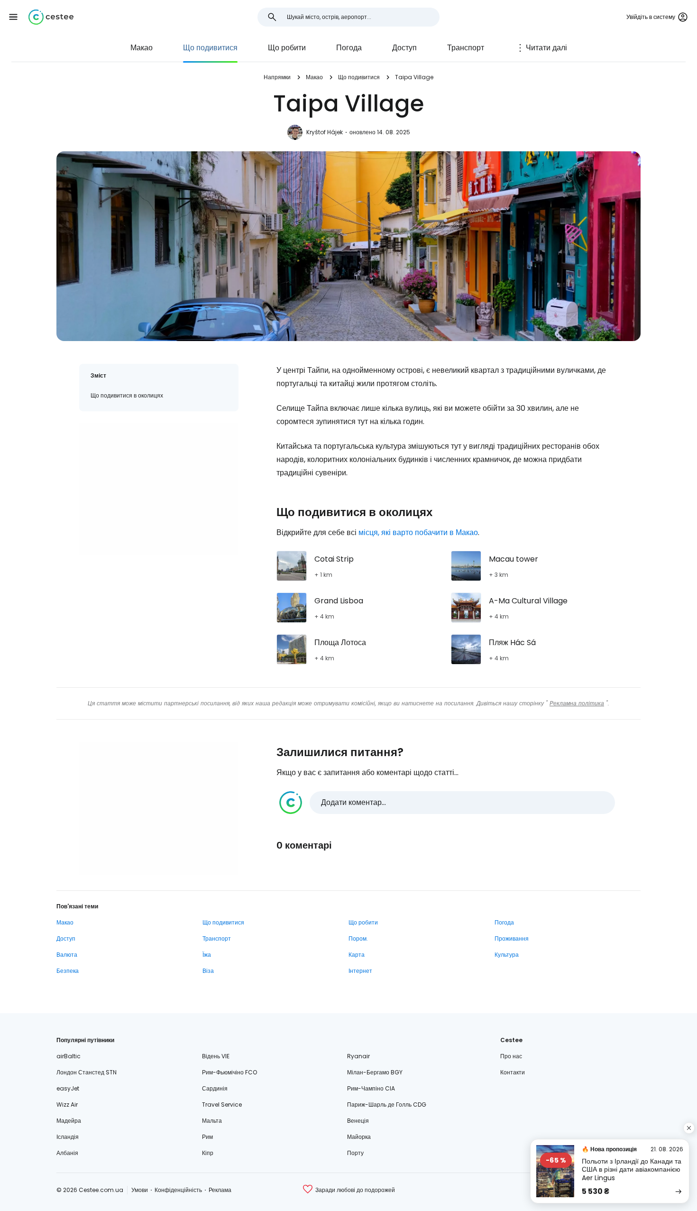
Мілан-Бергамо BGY (375, 1072)
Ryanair (358, 1056)
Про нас (511, 1056)
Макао (141, 47)
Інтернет (360, 971)
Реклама (220, 1190)
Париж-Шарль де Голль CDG (386, 1104)
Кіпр (207, 1153)
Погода (349, 47)
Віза (208, 971)
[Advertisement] (158, 489)
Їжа (206, 955)
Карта (356, 955)
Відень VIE (215, 1056)
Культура (507, 955)
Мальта (212, 1121)
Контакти (512, 1072)
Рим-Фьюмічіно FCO (229, 1072)
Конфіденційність (178, 1190)
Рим (207, 1137)
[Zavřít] (689, 1128)
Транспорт (465, 47)
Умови (139, 1190)
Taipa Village (414, 77)
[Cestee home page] (50, 17)
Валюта (66, 955)
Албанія (67, 1153)
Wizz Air (67, 1104)
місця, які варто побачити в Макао (418, 532)
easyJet (67, 1088)
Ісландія (67, 1137)
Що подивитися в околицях (127, 395)
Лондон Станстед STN (86, 1072)
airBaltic (68, 1056)
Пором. (358, 938)
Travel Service (222, 1104)
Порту (355, 1153)
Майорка (359, 1137)
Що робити (287, 47)
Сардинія (215, 1088)
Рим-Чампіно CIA (371, 1088)
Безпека (67, 971)
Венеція (358, 1121)
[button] (13, 17)
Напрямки (277, 77)
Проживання (512, 938)
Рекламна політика (577, 703)
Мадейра (68, 1121)
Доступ (404, 47)
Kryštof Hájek (324, 132)
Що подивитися (210, 47)
